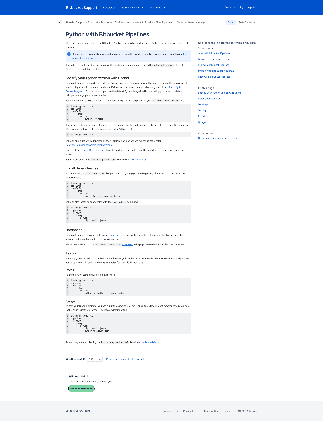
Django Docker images (93, 150)
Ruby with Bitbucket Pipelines (214, 76)
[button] (60, 7)
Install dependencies (209, 98)
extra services (118, 235)
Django (202, 122)
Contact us (230, 7)
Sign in (251, 7)
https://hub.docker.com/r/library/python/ (90, 144)
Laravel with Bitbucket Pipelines (215, 59)
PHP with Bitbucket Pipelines (213, 64)
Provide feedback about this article (125, 359)
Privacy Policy (191, 411)
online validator (138, 159)
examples (127, 244)
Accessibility (171, 411)
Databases (204, 104)
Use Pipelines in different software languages (227, 42)
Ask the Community (81, 388)
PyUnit (201, 116)
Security (228, 411)
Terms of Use (211, 411)
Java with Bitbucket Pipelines (214, 53)
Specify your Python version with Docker (220, 92)
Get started (109, 7)
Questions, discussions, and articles (217, 138)
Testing (202, 110)
